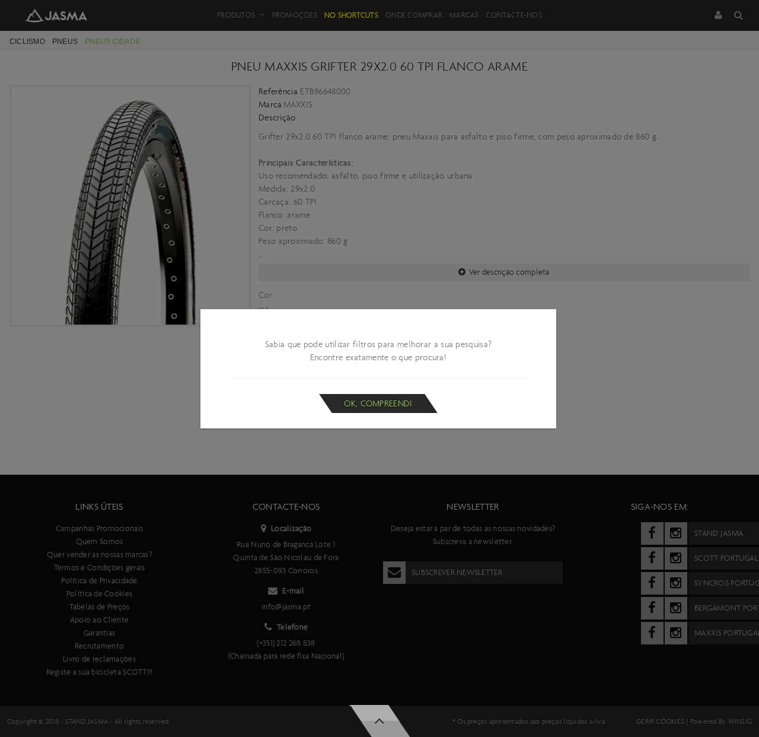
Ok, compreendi (378, 403)
